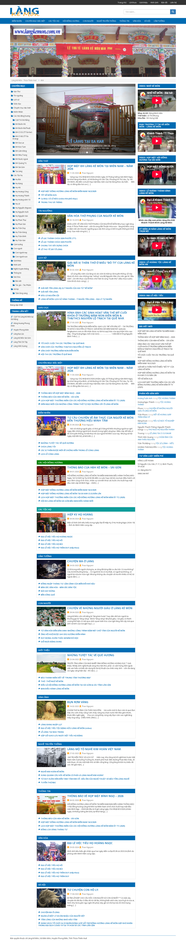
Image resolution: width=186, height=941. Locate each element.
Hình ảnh (154, 2)
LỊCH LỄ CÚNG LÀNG (50, 454)
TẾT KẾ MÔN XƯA (49, 195)
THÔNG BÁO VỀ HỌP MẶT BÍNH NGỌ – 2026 (60, 393)
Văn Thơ (17, 91)
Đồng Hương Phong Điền (20, 324)
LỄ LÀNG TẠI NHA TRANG (52, 732)
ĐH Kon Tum (20, 147)
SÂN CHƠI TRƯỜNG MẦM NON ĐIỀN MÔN (60, 350)
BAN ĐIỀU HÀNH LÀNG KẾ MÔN (55, 688)
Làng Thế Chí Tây (20, 342)
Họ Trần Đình (20, 236)
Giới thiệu (143, 2)
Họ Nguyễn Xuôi (21, 212)
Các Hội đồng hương (22, 116)
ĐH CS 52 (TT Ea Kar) (23, 132)
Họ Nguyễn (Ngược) (23, 208)
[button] (43, 119)
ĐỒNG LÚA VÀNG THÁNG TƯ (54, 829)
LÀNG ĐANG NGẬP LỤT (51, 724)
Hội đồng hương (71, 21)
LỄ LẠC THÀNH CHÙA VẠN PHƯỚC (56, 242)
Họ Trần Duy (20, 228)
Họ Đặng (19, 183)
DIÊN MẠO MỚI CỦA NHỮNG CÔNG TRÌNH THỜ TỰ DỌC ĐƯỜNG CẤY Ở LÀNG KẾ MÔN (79, 404)
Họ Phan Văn (20, 224)
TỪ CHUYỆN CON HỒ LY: (83, 889)
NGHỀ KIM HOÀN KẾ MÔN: (52, 771)
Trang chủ (122, 2)
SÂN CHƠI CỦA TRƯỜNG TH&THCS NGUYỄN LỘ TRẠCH (66, 347)
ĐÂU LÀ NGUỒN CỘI (50, 295)
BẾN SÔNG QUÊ (48, 594)
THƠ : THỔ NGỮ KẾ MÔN (52, 681)
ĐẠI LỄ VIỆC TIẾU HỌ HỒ (51, 540)
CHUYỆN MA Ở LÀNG (80, 561)
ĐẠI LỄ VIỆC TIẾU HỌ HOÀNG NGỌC (57, 536)
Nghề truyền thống (106, 21)
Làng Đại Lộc (19, 334)
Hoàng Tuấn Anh (145, 398)
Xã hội (147, 21)
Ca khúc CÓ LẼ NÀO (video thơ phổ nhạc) (59, 198)
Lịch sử (16, 99)
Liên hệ (173, 2)
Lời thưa (132, 2)
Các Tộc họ (54, 21)
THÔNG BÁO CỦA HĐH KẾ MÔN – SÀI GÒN (60, 397)
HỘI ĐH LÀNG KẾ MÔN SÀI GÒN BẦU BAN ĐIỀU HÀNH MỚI (67, 501)
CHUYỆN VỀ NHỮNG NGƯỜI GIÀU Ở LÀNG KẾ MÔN (99, 608)
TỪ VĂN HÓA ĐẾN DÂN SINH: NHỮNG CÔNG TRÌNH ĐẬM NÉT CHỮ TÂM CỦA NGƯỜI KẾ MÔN (83, 630)
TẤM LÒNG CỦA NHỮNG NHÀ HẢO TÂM (59, 919)
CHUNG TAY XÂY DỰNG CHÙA (54, 245)
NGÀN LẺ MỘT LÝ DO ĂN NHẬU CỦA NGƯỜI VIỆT (63, 916)
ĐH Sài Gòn (20, 167)
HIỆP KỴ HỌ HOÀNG (80, 514)
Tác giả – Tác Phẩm (23, 285)
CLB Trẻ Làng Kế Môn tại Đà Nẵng (22, 318)
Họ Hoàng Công (21, 191)
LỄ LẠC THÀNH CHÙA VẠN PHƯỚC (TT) (58, 238)
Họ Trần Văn (20, 240)
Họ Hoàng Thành (22, 195)
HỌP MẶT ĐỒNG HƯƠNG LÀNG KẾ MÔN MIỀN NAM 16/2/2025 (68, 191)
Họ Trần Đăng (21, 232)
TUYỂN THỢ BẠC (48, 782)
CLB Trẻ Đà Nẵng (22, 120)
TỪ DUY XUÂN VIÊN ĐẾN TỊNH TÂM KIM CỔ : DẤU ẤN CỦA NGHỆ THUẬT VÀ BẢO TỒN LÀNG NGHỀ (85, 779)
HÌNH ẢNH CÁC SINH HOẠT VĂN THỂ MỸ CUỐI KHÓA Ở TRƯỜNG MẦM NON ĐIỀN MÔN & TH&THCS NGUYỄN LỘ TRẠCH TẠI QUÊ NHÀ (97, 315)
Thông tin (124, 21)
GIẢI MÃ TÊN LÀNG (49, 291)
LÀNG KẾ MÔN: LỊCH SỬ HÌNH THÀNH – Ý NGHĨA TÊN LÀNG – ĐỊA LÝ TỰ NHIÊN (76, 299)
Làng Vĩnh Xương (20, 346)
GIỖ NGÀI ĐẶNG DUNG (51, 641)
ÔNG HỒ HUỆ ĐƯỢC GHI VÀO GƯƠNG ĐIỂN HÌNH (63, 634)
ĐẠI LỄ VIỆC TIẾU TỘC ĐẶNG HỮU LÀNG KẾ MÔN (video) (66, 728)
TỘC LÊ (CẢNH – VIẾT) (165, 443)
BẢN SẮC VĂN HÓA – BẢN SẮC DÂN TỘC (59, 587)
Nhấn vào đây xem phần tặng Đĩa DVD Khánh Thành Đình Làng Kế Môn (157, 221)
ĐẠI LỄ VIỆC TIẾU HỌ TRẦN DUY (55, 876)
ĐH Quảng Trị (21, 163)
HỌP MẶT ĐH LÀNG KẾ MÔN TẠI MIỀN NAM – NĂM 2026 (100, 167)
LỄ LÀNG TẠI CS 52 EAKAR (160, 433)
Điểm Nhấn (17, 21)
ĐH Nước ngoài (21, 159)
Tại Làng (18, 171)
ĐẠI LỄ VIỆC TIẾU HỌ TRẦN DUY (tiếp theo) (60, 547)
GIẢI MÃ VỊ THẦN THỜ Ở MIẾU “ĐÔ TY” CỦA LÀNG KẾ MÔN (101, 264)
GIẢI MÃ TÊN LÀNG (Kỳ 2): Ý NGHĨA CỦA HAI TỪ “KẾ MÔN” (67, 288)
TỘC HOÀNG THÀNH (166, 398)
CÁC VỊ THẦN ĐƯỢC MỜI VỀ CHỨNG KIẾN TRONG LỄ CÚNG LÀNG (70, 450)
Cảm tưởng (159, 21)
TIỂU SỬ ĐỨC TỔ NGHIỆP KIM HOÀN (156, 422)
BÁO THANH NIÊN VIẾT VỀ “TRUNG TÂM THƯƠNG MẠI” (66, 677)
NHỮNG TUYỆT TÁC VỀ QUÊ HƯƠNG (57, 443)
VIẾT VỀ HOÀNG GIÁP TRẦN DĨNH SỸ (154, 415)
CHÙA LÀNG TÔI (48, 446)
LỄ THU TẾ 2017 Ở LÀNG (51, 249)
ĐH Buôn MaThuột (22, 128)
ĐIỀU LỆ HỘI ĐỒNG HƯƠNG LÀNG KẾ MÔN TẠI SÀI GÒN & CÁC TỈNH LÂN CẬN (76, 685)
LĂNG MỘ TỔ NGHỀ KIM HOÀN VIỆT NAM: (94, 749)
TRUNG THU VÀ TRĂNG (51, 202)
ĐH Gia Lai (19, 143)
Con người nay (21, 252)
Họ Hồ (17, 187)
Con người (88, 21)
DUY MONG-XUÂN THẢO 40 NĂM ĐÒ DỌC (59, 638)
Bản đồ (164, 2)
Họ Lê (17, 204)
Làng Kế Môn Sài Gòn (22, 338)
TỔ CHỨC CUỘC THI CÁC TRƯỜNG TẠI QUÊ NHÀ (62, 343)
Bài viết (18, 281)
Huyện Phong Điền (21, 330)
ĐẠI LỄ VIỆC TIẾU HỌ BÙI (52, 544)
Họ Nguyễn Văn (21, 216)
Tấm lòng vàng (21, 293)
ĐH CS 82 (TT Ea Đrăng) (20, 137)
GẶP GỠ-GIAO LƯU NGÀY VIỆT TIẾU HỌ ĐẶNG (62, 735)
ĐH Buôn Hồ (20, 124)
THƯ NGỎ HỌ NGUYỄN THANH (162, 429)
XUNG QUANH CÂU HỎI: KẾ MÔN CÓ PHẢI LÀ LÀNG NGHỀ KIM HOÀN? (72, 775)
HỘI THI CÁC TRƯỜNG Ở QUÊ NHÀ (56, 354)
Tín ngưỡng (18, 95)
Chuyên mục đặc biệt (35, 21)
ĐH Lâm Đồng (21, 151)
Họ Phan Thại (20, 220)
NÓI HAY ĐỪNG (48, 591)
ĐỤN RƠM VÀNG (77, 702)
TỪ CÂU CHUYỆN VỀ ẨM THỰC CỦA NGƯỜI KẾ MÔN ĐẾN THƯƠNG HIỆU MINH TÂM (100, 419)
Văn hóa (137, 21)
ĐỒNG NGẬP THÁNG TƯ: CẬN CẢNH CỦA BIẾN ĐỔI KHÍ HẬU (68, 583)
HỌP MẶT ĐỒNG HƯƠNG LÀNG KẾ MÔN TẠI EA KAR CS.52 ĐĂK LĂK (71, 493)
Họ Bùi (18, 179)
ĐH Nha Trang (21, 155)
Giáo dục (17, 104)
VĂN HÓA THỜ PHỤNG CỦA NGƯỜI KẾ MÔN (95, 216)
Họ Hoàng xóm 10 (22, 199)
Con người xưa (21, 256)
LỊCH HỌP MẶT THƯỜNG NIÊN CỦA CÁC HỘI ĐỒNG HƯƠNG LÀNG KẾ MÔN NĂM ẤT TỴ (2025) (83, 400)
